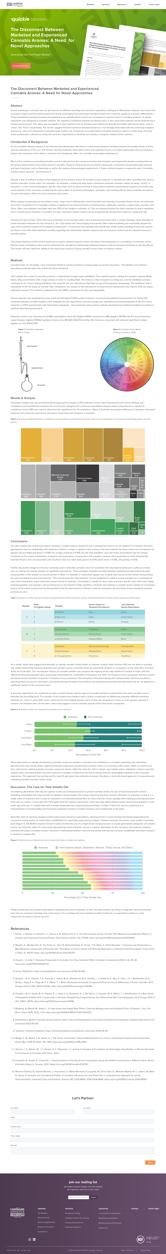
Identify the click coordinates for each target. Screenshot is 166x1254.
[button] (90, 4)
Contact (137, 4)
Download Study (20, 65)
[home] (15, 4)
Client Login (154, 4)
